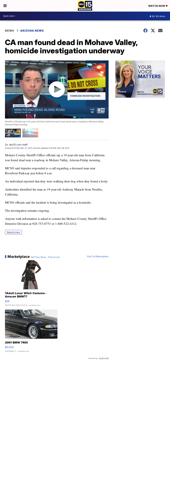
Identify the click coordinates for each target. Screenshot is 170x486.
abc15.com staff (18, 144)
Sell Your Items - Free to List (45, 257)
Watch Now (157, 5)
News (9, 30)
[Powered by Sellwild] (104, 358)
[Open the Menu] (5, 6)
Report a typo (13, 232)
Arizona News (32, 30)
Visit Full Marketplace (98, 256)
